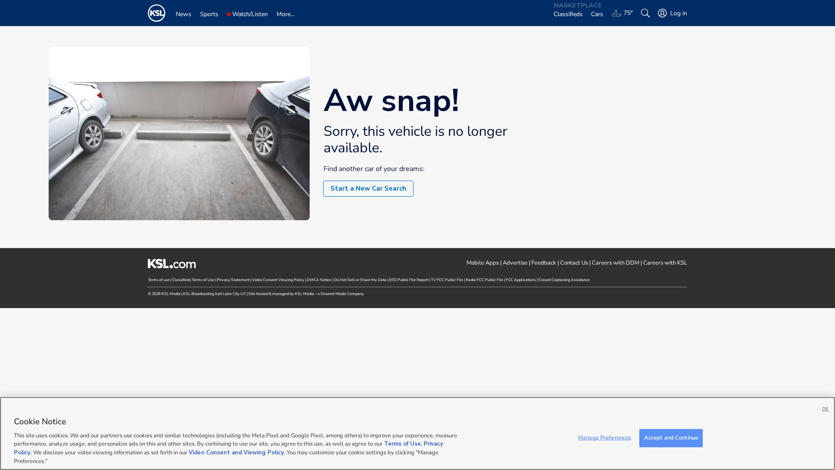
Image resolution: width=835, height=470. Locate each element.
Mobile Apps (483, 263)
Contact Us (574, 263)
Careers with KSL (665, 263)
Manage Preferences (604, 438)
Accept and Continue (671, 438)
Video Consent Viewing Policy (278, 279)
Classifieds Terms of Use (193, 279)
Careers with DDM (615, 263)
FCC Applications (521, 279)
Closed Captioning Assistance (564, 279)
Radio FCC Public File (484, 279)
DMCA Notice (319, 279)
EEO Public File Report (408, 279)
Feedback (543, 263)
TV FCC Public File (447, 279)
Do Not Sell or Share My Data (360, 279)
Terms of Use (402, 444)
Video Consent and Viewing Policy (236, 453)
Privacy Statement (233, 279)
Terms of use (159, 279)
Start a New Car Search (368, 188)
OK (825, 409)
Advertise (515, 263)
